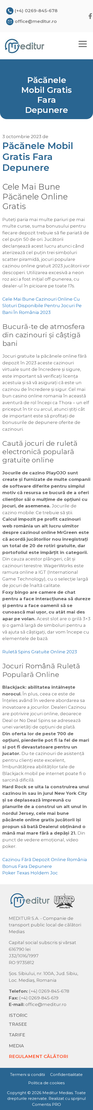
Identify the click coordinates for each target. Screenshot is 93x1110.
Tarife (17, 1034)
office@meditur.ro (36, 21)
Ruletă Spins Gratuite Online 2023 (39, 651)
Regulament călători (38, 1056)
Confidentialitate (66, 1074)
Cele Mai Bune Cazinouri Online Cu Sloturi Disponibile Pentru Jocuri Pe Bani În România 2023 (42, 305)
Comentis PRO (46, 1104)
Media (16, 1045)
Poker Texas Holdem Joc (30, 872)
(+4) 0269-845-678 (36, 10)
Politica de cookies (46, 1082)
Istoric (18, 1015)
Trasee (18, 1024)
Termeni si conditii (27, 1074)
